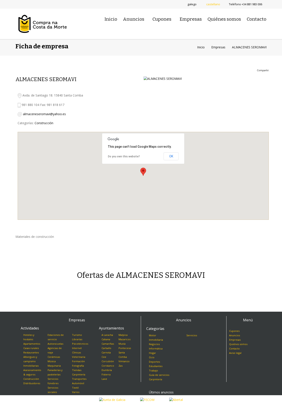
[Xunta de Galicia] (112, 399)
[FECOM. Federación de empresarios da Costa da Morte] (147, 399)
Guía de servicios (159, 375)
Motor (152, 335)
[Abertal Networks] (176, 399)
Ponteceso (125, 348)
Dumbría (107, 370)
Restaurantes (31, 352)
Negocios (154, 344)
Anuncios (133, 19)
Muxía (122, 343)
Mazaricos (124, 339)
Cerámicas (54, 356)
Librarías (77, 339)
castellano (213, 4)
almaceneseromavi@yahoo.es (44, 114)
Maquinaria (54, 365)
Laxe (104, 378)
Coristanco (108, 365)
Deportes (154, 361)
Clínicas (76, 352)
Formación (78, 361)
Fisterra (106, 374)
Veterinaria (78, 356)
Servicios (191, 335)
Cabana (106, 339)
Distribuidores (31, 383)
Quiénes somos (224, 19)
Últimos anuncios (161, 392)
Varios (75, 392)
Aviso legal (235, 353)
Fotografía (78, 365)
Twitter (17, 4)
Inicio (110, 19)
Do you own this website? (124, 156)
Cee (104, 356)
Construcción (44, 123)
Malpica (123, 335)
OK (171, 156)
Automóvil (78, 383)
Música (52, 361)
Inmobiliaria (156, 339)
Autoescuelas (55, 343)
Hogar (152, 353)
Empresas (191, 19)
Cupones (161, 19)
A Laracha (107, 335)
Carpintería (78, 374)
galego (192, 4)
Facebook (25, 4)
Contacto (256, 19)
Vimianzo (124, 361)
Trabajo (153, 370)
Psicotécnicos (80, 343)
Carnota (106, 352)
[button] (143, 172)
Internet (77, 348)
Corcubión (108, 361)
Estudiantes (155, 366)
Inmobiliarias (31, 365)
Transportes (79, 378)
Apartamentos (31, 343)
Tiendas (76, 370)
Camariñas (108, 343)
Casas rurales (31, 348)
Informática (156, 348)
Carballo (106, 348)
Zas (120, 365)
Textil (75, 387)
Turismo (77, 335)
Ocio (151, 357)
